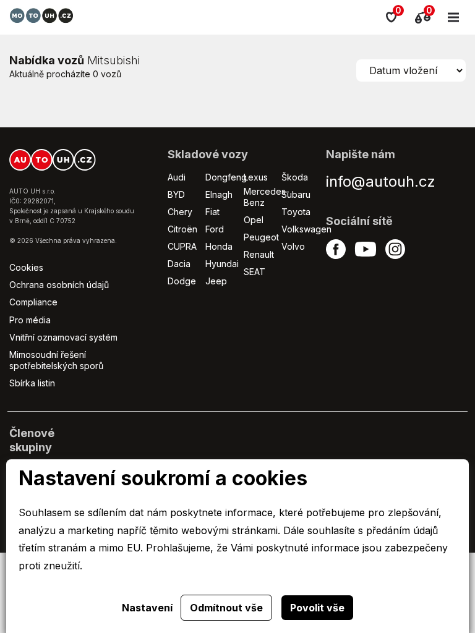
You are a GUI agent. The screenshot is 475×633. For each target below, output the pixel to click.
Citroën (182, 229)
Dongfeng (226, 177)
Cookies (26, 267)
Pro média (30, 320)
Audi (177, 177)
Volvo (293, 246)
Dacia (179, 263)
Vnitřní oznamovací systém (63, 337)
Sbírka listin (32, 383)
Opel (253, 220)
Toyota (295, 211)
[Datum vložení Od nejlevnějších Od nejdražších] (411, 70)
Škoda (294, 177)
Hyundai (222, 263)
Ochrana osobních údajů (59, 284)
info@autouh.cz (380, 181)
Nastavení (147, 607)
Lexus (256, 177)
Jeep (216, 281)
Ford (214, 229)
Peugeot (261, 237)
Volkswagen (306, 229)
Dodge (182, 281)
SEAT (254, 271)
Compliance (33, 302)
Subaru (295, 194)
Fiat (212, 211)
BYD (176, 194)
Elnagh (219, 194)
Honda (219, 246)
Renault (259, 254)
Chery (180, 211)
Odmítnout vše (226, 607)
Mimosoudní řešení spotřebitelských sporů (56, 360)
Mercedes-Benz (266, 197)
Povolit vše (317, 607)
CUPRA (182, 246)
